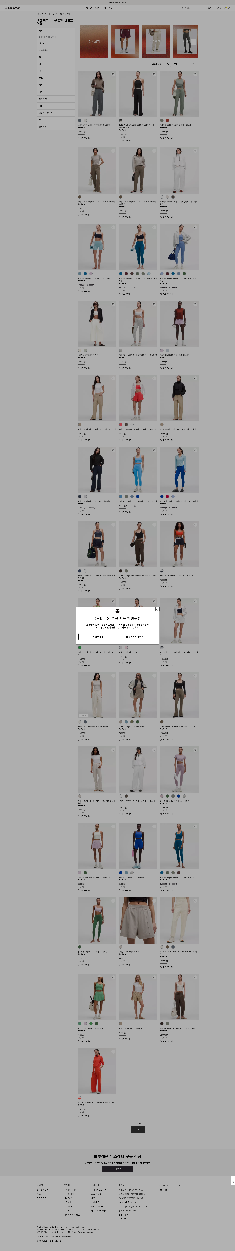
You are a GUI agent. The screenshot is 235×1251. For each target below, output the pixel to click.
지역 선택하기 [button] (97, 636)
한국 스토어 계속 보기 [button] (136, 636)
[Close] (157, 609)
